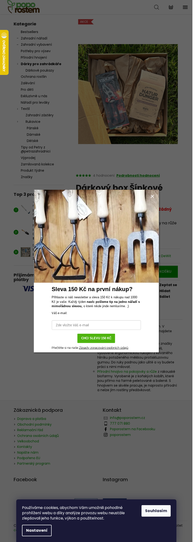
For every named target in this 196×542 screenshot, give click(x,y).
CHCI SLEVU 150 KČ (96, 338)
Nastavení (37, 530)
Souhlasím (156, 511)
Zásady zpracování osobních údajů (103, 348)
